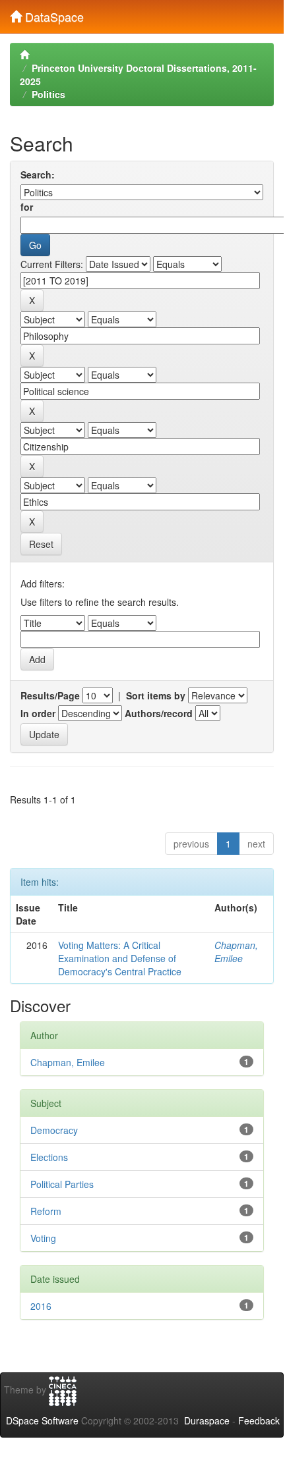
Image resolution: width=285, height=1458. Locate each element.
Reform (45, 1211)
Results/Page (50, 695)
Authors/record (159, 713)
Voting (43, 1238)
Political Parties (62, 1184)
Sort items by (155, 695)
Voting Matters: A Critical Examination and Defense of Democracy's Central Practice (119, 958)
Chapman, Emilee (236, 951)
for (26, 206)
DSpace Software (42, 1420)
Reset (41, 544)
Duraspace (207, 1420)
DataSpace (53, 14)
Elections (49, 1157)
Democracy (54, 1130)
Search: (37, 174)
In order (37, 713)
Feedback (259, 1420)
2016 (40, 1305)
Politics (48, 94)
